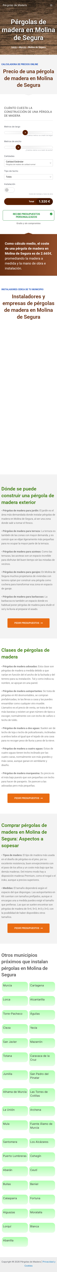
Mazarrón (36, 1041)
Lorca (6, 999)
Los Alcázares (39, 1142)
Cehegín (35, 1156)
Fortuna (35, 1198)
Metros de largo (12, 126)
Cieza (7, 1027)
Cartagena (37, 985)
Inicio (14, 47)
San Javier (10, 1041)
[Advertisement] (28, 354)
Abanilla (8, 1240)
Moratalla (36, 1212)
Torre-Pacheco (12, 1013)
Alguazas (9, 1212)
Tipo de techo (11, 171)
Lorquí (7, 1226)
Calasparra (10, 1198)
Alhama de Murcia (15, 1091)
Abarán (7, 1170)
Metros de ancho (12, 141)
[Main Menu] (51, 5)
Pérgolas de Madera (15, 5)
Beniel (34, 1184)
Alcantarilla (37, 999)
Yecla (33, 1027)
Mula (6, 1123)
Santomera (10, 1142)
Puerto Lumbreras (14, 1156)
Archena (35, 1109)
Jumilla (7, 1074)
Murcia (22, 47)
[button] (28, 215)
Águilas (35, 1013)
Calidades (9, 156)
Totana (7, 1056)
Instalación (9, 184)
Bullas (7, 1184)
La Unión (9, 1109)
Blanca (34, 1226)
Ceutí (33, 1170)
